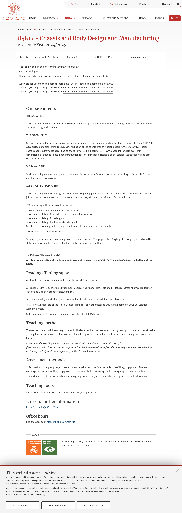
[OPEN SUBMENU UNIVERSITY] (57, 18)
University (48, 18)
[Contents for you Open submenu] (175, 18)
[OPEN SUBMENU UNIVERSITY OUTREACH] (131, 18)
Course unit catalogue (88, 29)
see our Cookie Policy (36, 494)
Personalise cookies (58, 505)
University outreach (116, 18)
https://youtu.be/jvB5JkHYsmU (43, 407)
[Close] (177, 470)
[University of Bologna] (14, 12)
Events (159, 18)
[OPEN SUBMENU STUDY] (74, 18)
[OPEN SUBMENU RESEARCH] (96, 18)
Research (88, 18)
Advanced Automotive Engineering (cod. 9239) (88, 88)
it (178, 4)
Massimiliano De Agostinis (44, 57)
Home (32, 18)
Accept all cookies (93, 505)
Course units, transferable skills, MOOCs (55, 29)
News (142, 18)
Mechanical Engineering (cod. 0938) (96, 84)
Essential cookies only (23, 505)
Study (68, 18)
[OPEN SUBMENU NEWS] (148, 18)
